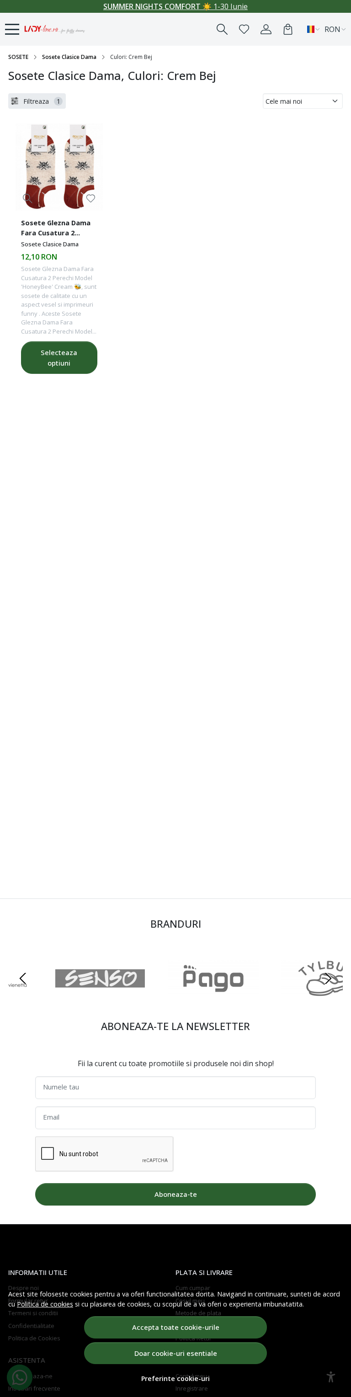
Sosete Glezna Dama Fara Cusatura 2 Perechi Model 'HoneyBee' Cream (55, 229)
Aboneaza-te (175, 1194)
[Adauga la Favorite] (91, 198)
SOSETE (18, 57)
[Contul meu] (266, 29)
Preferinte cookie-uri (175, 1378)
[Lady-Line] (54, 29)
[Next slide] (328, 978)
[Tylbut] (167, 996)
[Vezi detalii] (27, 198)
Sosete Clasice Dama (69, 57)
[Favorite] (244, 29)
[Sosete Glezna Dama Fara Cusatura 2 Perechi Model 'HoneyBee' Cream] (59, 167)
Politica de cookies (45, 1304)
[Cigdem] (280, 996)
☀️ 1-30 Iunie (175, 6)
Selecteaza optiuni (59, 357)
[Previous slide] (23, 978)
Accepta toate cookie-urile (175, 1327)
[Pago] (54, 996)
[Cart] (287, 29)
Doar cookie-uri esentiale (175, 1353)
